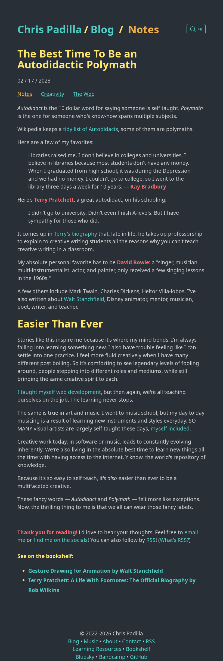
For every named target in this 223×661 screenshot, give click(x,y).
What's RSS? (174, 540)
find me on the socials (60, 540)
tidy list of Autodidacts (90, 129)
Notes (143, 29)
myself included (170, 428)
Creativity (52, 94)
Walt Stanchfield (84, 299)
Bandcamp (112, 656)
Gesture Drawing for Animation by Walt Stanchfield (95, 570)
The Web (84, 94)
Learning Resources (97, 649)
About (110, 641)
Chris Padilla (49, 29)
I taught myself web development (59, 392)
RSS (151, 540)
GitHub (138, 656)
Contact (131, 641)
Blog (102, 29)
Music (91, 641)
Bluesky (85, 656)
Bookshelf (138, 649)
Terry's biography (75, 233)
